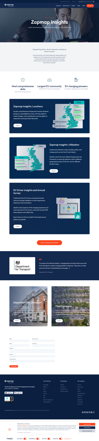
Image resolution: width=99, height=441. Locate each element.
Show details (67, 438)
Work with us (66, 5)
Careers (79, 391)
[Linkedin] (89, 412)
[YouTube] (93, 412)
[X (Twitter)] (87, 412)
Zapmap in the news (81, 393)
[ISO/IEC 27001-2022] (9, 399)
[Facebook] (85, 412)
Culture (78, 389)
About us (74, 1)
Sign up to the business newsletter (49, 242)
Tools (44, 389)
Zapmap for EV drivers (65, 1)
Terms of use (79, 404)
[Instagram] (82, 412)
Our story (79, 384)
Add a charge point (47, 402)
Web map (45, 387)
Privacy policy (80, 402)
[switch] (38, 439)
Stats (78, 5)
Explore (18, 125)
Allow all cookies (87, 424)
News (83, 5)
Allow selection (87, 427)
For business (63, 381)
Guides (73, 5)
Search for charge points (48, 399)
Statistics (45, 393)
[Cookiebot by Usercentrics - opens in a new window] (10, 439)
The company (81, 381)
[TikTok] (91, 412)
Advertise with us (63, 389)
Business (47, 17)
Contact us (90, 5)
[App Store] (9, 393)
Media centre (80, 395)
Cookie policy (80, 399)
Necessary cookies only (87, 430)
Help (44, 397)
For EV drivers (47, 381)
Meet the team (80, 387)
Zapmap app (45, 384)
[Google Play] (18, 393)
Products (58, 5)
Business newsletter (64, 391)
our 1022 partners (24, 425)
